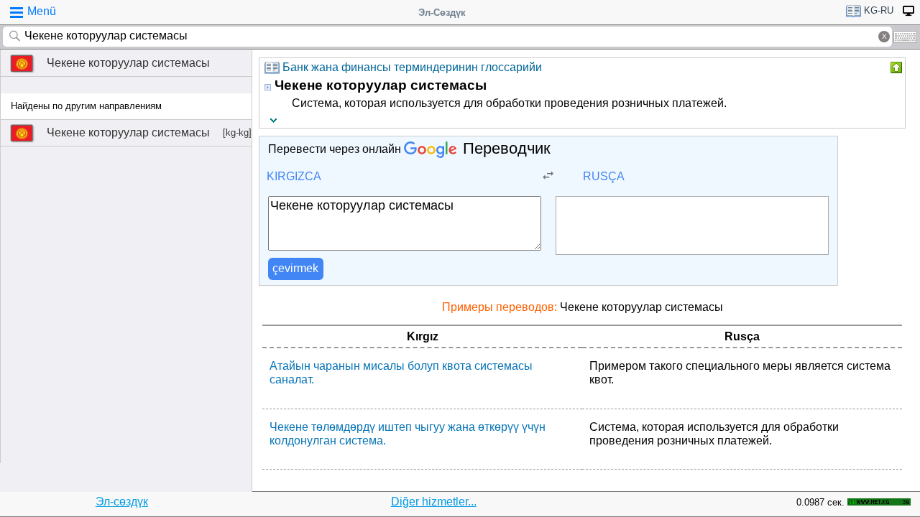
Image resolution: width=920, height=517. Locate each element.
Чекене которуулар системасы (128, 63)
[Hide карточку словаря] (895, 67)
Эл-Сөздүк (442, 12)
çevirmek (295, 268)
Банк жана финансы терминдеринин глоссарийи (412, 67)
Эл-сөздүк (122, 501)
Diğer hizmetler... (434, 501)
